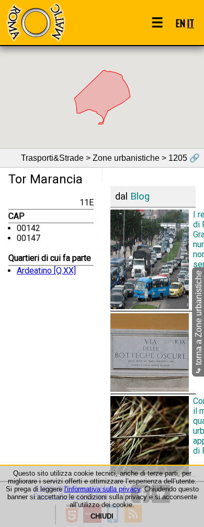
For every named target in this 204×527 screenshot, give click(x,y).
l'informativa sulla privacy (102, 489)
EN (180, 23)
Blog (140, 196)
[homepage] (36, 22)
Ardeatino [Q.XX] (46, 271)
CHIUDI (102, 516)
